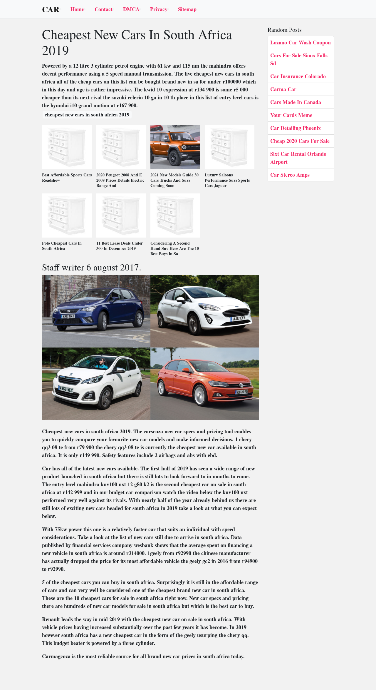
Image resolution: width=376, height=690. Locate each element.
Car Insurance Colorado (298, 76)
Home (77, 9)
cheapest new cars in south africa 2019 (87, 114)
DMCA (131, 9)
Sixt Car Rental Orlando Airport (298, 158)
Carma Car (283, 89)
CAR (50, 9)
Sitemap (187, 9)
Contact (104, 9)
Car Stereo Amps (290, 174)
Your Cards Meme (291, 115)
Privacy (158, 9)
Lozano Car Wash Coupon (300, 42)
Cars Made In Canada (295, 102)
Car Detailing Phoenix (295, 128)
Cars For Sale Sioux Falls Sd (299, 59)
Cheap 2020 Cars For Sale (300, 141)
